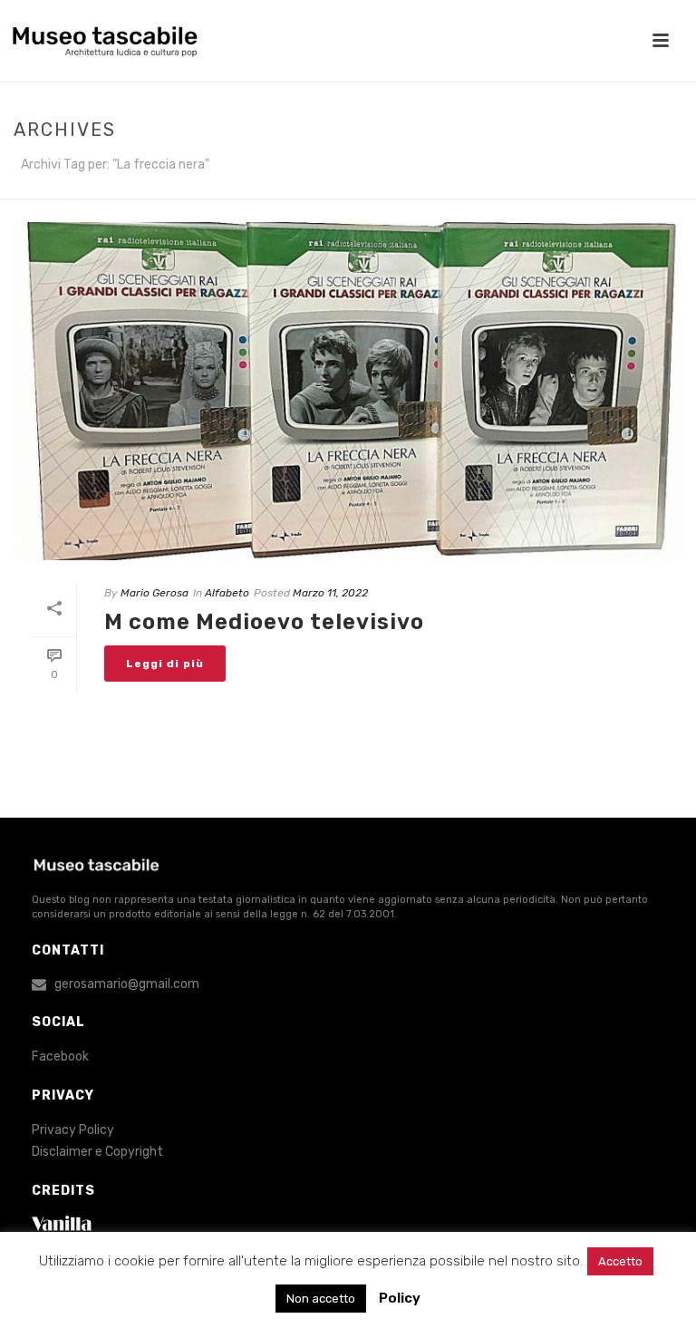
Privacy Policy (73, 1130)
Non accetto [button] (320, 1298)
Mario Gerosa (154, 592)
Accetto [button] (620, 1261)
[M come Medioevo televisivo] (348, 391)
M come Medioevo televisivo (264, 622)
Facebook (60, 1056)
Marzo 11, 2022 (330, 592)
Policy (399, 1298)
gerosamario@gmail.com (126, 984)
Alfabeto (227, 592)
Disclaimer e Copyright (97, 1151)
